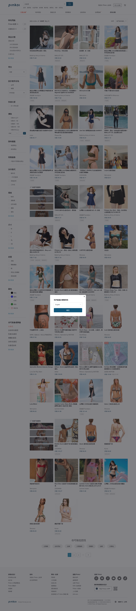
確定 (68, 310)
